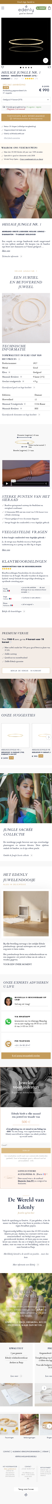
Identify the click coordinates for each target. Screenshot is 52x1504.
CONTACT (6, 1452)
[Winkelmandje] (49, 8)
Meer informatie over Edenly (24, 1264)
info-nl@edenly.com (28, 1473)
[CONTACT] (44, 8)
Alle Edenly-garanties (12, 138)
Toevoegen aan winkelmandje (26, 117)
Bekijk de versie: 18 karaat (26, 671)
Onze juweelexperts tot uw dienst (31, 159)
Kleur (4, 372)
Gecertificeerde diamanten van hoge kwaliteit (19, 414)
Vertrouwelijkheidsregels (26, 1456)
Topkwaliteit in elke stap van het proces (22, 357)
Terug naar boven (26, 1489)
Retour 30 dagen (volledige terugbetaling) (20, 126)
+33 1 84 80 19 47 (22, 1045)
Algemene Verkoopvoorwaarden (26, 1452)
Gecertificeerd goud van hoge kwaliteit (16, 387)
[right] (45, 60)
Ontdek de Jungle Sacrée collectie (16, 855)
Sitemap (45, 1452)
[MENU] (3, 8)
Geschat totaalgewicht (11, 381)
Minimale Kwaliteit (10, 377)
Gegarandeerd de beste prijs (15, 130)
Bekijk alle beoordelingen (11, 611)
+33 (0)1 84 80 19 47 (28, 1469)
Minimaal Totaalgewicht (14, 404)
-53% (5, 87)
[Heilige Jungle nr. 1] (26, 41)
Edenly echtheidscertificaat (14, 133)
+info (31, 1161)
